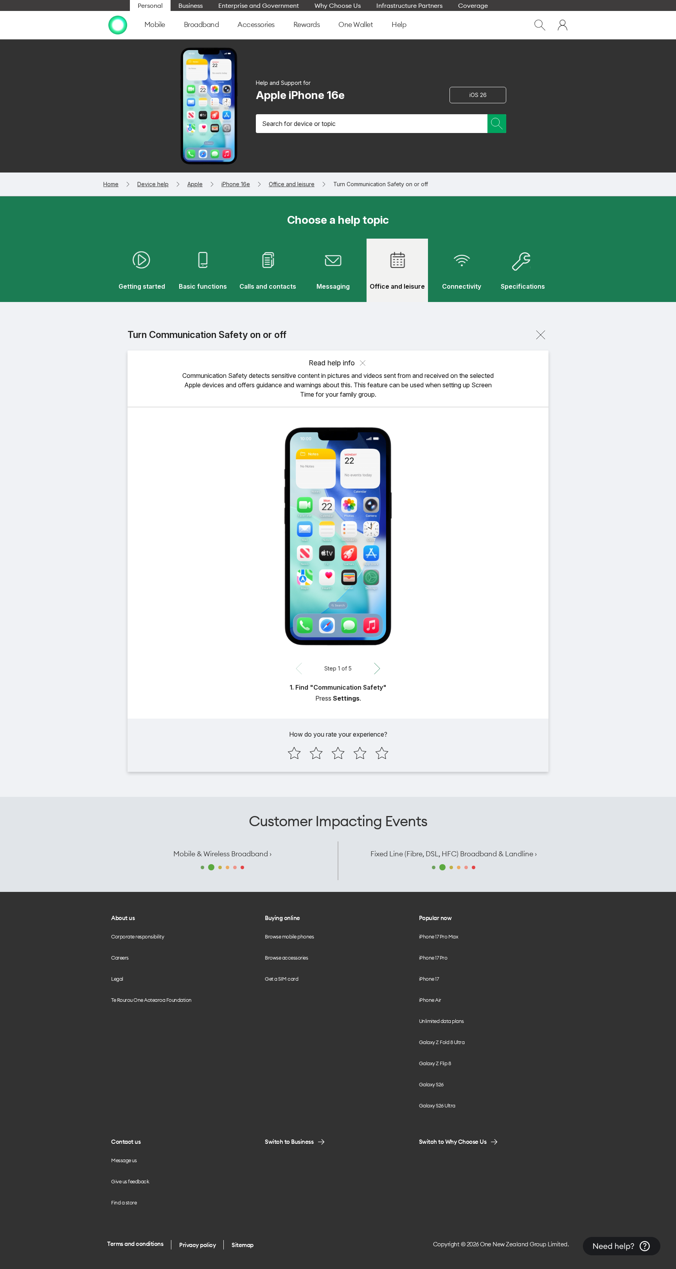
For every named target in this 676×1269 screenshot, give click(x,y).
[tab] (141, 270)
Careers (120, 957)
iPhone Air (430, 1000)
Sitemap (243, 1245)
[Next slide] (377, 668)
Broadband (201, 24)
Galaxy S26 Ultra (437, 1105)
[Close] (540, 335)
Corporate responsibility (137, 936)
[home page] (117, 25)
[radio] (294, 753)
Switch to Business (289, 1141)
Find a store (124, 1202)
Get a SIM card (281, 979)
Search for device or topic (299, 124)
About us (123, 918)
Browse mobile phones (289, 936)
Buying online (282, 918)
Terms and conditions (135, 1243)
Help (399, 24)
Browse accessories (286, 957)
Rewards (306, 24)
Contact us (125, 1141)
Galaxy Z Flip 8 (435, 1063)
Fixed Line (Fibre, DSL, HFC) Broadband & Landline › (453, 853)
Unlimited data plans (441, 1021)
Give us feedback (130, 1181)
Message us (124, 1160)
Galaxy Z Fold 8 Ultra (442, 1042)
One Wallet (355, 24)
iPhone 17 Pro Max (438, 936)
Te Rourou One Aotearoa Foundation (151, 1000)
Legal (117, 979)
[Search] (496, 123)
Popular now (435, 918)
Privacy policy (197, 1245)
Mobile (154, 24)
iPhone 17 (429, 979)
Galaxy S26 (431, 1084)
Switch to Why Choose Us (453, 1141)
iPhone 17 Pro (433, 957)
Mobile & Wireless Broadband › (222, 853)
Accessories (256, 24)
